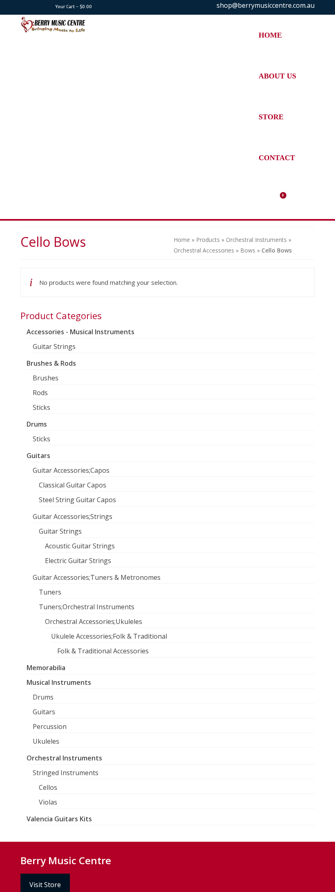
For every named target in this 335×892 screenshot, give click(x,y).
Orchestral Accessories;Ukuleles (93, 621)
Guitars (38, 455)
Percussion (50, 726)
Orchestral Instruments (64, 757)
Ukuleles (46, 741)
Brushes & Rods (51, 363)
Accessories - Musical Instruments (80, 331)
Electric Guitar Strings (78, 560)
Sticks (41, 407)
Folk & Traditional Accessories (103, 650)
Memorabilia (46, 667)
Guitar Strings (54, 346)
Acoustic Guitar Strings (80, 545)
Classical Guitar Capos (72, 485)
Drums (37, 424)
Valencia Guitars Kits (59, 818)
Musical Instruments (59, 682)
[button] (284, 198)
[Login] (304, 157)
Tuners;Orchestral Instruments (86, 606)
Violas (48, 802)
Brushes (45, 377)
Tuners (50, 592)
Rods (40, 392)
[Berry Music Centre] (129, 25)
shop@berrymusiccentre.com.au (266, 5)
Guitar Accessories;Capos (71, 470)
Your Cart (73, 7)
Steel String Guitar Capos (77, 499)
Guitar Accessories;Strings (72, 516)
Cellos (48, 787)
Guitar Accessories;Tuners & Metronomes (97, 577)
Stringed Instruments (65, 772)
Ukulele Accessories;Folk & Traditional (109, 636)
